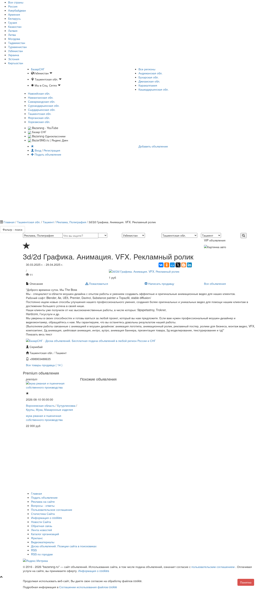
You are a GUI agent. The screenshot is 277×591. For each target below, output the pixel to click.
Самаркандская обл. (41, 101)
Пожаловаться (98, 284)
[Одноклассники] (166, 264)
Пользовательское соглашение (51, 510)
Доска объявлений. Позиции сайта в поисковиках (64, 546)
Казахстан (14, 27)
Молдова (14, 39)
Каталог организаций (45, 534)
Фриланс (37, 538)
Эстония (13, 59)
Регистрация (52, 150)
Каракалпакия (147, 85)
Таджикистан (16, 43)
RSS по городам (42, 554)
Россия (12, 6)
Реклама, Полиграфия (71, 222)
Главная (9, 222)
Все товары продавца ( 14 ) (44, 365)
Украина (13, 55)
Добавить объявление (153, 146)
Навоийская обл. (39, 93)
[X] (178, 264)
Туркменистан (17, 47)
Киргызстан (15, 63)
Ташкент (48, 222)
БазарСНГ (38, 69)
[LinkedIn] (189, 264)
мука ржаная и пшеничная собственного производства (44, 418)
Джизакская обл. (149, 81)
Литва (12, 35)
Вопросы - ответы (43, 506)
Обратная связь (41, 526)
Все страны (15, 2)
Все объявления (215, 284)
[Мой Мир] (172, 264)
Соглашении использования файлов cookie (88, 587)
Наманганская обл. (40, 97)
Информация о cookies (46, 518)
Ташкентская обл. (39, 114)
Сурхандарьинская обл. (43, 105)
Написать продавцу (160, 284)
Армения (14, 14)
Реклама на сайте (43, 501)
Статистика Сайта (43, 514)
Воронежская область (40, 405)
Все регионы (146, 69)
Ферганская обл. (39, 118)
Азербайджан (17, 10)
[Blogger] (183, 264)
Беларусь (14, 18)
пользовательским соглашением (213, 567)
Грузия (12, 22)
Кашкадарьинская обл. (153, 89)
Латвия (12, 31)
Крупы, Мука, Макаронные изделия (49, 410)
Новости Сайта (41, 522)
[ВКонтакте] (161, 264)
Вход (38, 150)
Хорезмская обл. (39, 122)
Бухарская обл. (148, 77)
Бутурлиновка (66, 405)
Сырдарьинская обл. (41, 110)
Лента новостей (41, 530)
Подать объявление (47, 154)
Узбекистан (15, 51)
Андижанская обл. (150, 73)
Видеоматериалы (42, 542)
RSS (34, 550)
